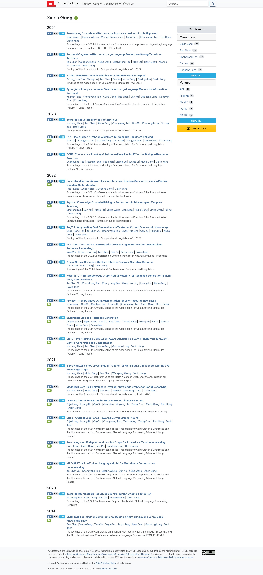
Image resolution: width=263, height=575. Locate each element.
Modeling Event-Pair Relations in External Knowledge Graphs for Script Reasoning (116, 386)
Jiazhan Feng (74, 96)
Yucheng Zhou (75, 123)
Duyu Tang (124, 524)
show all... (196, 75)
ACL (182, 89)
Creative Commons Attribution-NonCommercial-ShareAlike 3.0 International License (108, 554)
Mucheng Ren (74, 497)
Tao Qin (103, 497)
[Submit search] (213, 4)
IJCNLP (184, 108)
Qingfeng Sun (74, 209)
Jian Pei (116, 390)
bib (55, 33)
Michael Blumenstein (112, 37)
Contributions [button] (111, 3)
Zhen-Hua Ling (130, 230)
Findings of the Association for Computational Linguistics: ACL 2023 (104, 130)
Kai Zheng (114, 321)
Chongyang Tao (149, 37)
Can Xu (116, 79)
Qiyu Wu (71, 252)
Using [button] (96, 3)
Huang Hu (99, 209)
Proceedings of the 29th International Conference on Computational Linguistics (110, 269)
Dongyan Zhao (134, 140)
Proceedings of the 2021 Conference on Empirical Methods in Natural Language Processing (117, 411)
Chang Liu (92, 79)
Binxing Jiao (144, 79)
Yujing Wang (113, 209)
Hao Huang (73, 188)
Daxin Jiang (73, 40)
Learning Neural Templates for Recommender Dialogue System (105, 400)
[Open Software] (49, 304)
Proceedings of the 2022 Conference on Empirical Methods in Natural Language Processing (117, 255)
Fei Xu (168, 209)
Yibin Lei (137, 61)
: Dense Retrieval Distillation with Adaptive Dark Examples (106, 75)
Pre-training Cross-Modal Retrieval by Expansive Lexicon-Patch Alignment (112, 33)
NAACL (184, 115)
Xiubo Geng (131, 37)
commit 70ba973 (108, 568)
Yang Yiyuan (73, 37)
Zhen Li (71, 140)
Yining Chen (156, 209)
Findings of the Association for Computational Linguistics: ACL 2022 (104, 238)
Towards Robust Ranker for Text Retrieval (92, 119)
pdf (49, 33)
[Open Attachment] (49, 520)
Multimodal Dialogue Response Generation (92, 317)
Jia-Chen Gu (93, 230)
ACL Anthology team (106, 563)
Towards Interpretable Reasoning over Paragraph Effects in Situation (109, 493)
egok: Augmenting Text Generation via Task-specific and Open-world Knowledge (117, 227)
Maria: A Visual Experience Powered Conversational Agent (102, 417)
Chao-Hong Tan (75, 230)
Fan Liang (166, 404)
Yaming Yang (129, 321)
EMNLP (184, 102)
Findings (184, 95)
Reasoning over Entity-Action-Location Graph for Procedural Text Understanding (116, 442)
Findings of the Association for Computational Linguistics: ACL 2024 (104, 69)
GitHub (130, 3)
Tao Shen (165, 37)
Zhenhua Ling (109, 470)
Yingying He (122, 404)
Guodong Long (90, 37)
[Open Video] (49, 140)
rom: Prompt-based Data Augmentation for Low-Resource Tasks (111, 300)
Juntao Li (134, 161)
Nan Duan (137, 524)
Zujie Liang (72, 404)
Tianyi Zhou (150, 61)
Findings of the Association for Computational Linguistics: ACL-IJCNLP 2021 (108, 394)
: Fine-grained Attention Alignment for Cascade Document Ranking (110, 136)
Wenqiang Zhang (121, 373)
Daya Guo (110, 524)
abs (62, 33)
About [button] (85, 3)
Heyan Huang (117, 497)
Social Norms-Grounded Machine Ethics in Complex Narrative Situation (110, 261)
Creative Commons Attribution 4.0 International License (165, 557)
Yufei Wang (73, 304)
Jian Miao (127, 209)
